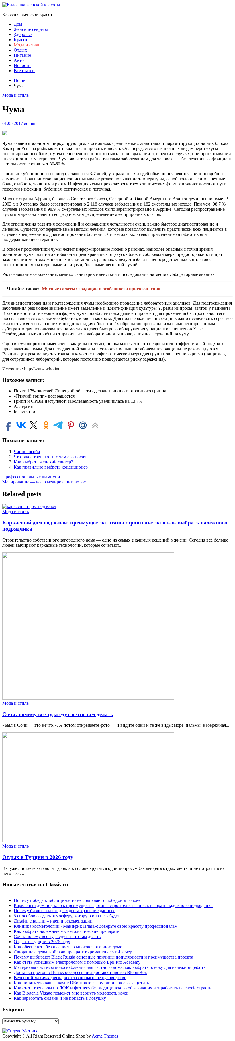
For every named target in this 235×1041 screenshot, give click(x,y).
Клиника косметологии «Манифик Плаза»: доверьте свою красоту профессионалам (95, 926)
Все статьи (24, 70)
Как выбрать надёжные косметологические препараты (67, 931)
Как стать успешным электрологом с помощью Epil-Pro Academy (77, 962)
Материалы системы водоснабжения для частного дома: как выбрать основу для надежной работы (110, 967)
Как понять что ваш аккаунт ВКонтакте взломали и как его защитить (81, 982)
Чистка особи (27, 451)
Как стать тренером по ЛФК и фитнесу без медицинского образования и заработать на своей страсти (113, 987)
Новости (22, 65)
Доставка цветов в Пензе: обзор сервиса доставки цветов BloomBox (80, 972)
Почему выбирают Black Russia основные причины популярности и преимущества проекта (103, 957)
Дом (18, 24)
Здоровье (23, 34)
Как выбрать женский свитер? (43, 461)
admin (29, 123)
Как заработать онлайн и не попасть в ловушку (60, 998)
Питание (22, 55)
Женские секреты (31, 29)
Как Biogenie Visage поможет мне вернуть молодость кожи (71, 993)
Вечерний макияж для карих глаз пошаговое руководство (70, 977)
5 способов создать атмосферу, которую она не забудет (67, 915)
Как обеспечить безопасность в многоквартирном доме (68, 946)
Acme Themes (105, 1036)
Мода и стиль (27, 44)
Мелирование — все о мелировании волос (44, 481)
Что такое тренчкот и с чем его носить (51, 456)
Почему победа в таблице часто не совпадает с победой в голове (77, 900)
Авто (19, 60)
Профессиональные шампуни (31, 476)
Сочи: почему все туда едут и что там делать (57, 714)
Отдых (20, 50)
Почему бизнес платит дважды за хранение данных (64, 910)
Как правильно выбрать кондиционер (51, 467)
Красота (22, 39)
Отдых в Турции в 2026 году (37, 857)
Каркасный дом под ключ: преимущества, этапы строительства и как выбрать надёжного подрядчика (113, 905)
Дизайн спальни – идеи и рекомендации (53, 920)
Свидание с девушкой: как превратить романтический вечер (73, 951)
